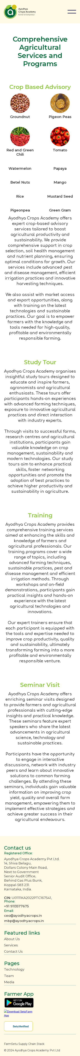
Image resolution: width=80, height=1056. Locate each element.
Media (9, 982)
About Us (12, 939)
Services (11, 945)
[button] (72, 12)
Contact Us (13, 951)
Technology (14, 969)
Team (9, 976)
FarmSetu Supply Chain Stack (24, 1044)
